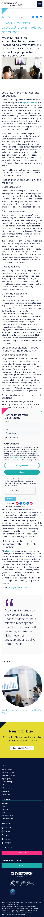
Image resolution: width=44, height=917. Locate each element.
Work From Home (8, 819)
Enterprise (5, 803)
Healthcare (5, 809)
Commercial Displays (8, 775)
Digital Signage (6, 779)
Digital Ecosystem (7, 769)
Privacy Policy (5, 910)
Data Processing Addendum (28, 910)
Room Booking (7, 782)
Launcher (10, 551)
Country (7, 429)
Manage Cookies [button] (22, 465)
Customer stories (7, 815)
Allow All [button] (22, 472)
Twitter (6, 835)
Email (6, 422)
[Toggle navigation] (39, 4)
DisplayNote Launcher (17, 587)
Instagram (7, 843)
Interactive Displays (8, 772)
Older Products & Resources (24, 912)
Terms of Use (34, 908)
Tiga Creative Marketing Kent (16, 914)
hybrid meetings (30, 102)
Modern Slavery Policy (8, 912)
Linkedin (7, 839)
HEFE (3, 812)
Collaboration (6, 794)
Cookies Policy (15, 910)
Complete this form (21, 748)
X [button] (41, 411)
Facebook (7, 831)
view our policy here (16, 458)
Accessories (5, 791)
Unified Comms (7, 788)
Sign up (22, 865)
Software (5, 785)
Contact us (22, 853)
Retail (3, 806)
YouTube (7, 827)
